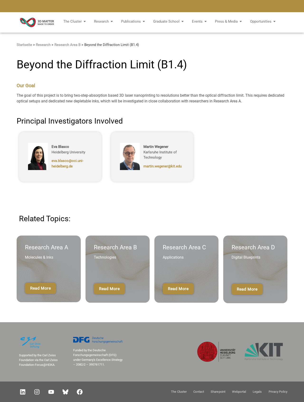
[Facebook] (80, 392)
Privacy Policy (278, 391)
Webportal (239, 391)
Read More (40, 288)
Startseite (24, 45)
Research (43, 45)
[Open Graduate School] (182, 21)
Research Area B (67, 45)
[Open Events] (205, 21)
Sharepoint (218, 391)
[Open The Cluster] (84, 21)
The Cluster (179, 391)
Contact (198, 391)
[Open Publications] (144, 21)
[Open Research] (112, 21)
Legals (257, 391)
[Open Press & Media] (240, 21)
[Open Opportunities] (274, 21)
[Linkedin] (22, 392)
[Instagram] (37, 392)
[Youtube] (51, 392)
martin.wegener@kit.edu (162, 166)
